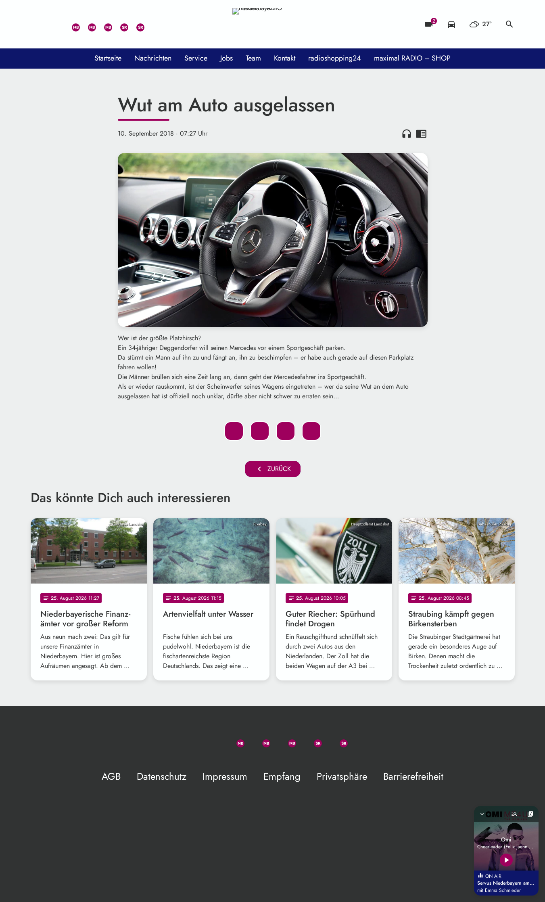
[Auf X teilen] (259, 431)
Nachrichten (152, 58)
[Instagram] (103, 24)
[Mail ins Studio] (39, 24)
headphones (406, 133)
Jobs (226, 58)
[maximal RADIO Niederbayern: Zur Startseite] (272, 24)
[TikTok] (152, 24)
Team (253, 58)
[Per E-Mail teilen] (311, 431)
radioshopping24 (334, 58)
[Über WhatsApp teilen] (285, 431)
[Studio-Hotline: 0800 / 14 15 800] (55, 24)
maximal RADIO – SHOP (412, 58)
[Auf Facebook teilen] (234, 431)
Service (195, 58)
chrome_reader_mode (421, 133)
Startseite (107, 58)
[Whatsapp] (71, 24)
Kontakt (284, 58)
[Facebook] (87, 24)
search (509, 24)
